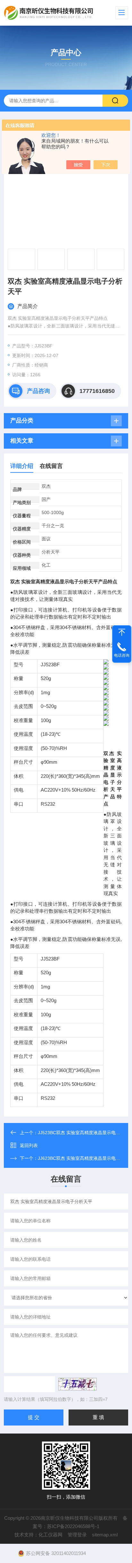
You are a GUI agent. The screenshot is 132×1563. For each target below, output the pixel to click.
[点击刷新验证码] (77, 1384)
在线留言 (51, 466)
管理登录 (77, 1534)
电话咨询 (121, 655)
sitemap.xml (105, 1534)
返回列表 (29, 1145)
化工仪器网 (50, 1534)
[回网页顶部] (122, 632)
